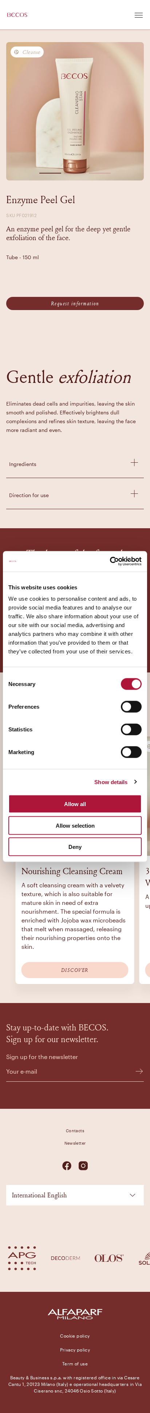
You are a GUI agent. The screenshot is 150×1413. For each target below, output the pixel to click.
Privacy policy (75, 1349)
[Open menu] (139, 15)
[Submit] (136, 1071)
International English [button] (39, 1195)
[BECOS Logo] (17, 15)
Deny (75, 847)
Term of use (75, 1363)
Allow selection (75, 825)
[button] (50, 172)
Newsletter (75, 1143)
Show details (110, 782)
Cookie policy (75, 1335)
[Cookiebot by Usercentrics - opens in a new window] (110, 561)
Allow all (75, 804)
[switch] (131, 707)
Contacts (75, 1130)
